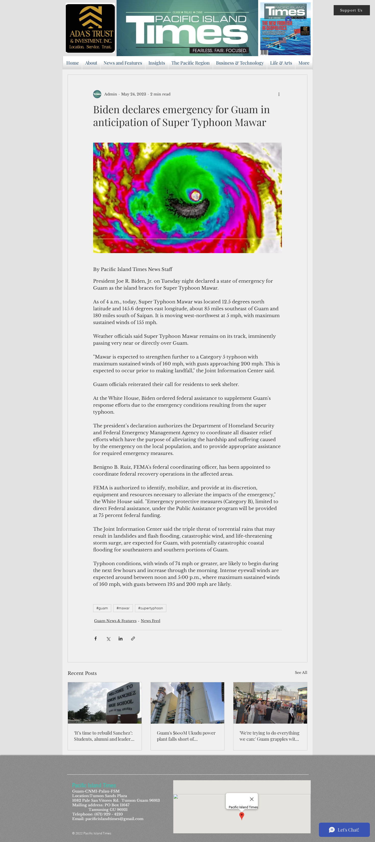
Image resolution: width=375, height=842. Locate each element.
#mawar (123, 608)
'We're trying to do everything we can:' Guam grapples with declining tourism (269, 736)
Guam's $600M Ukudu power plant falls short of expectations (186, 736)
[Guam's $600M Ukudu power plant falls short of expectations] (187, 703)
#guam (102, 608)
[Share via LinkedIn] (120, 638)
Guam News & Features (115, 620)
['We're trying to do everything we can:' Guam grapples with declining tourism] (270, 703)
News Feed (150, 620)
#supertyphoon (150, 608)
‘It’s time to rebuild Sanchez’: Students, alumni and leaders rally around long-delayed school (103, 736)
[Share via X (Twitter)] (108, 638)
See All (301, 672)
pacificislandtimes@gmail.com (114, 818)
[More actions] (279, 94)
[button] (352, 10)
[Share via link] (133, 638)
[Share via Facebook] (95, 638)
